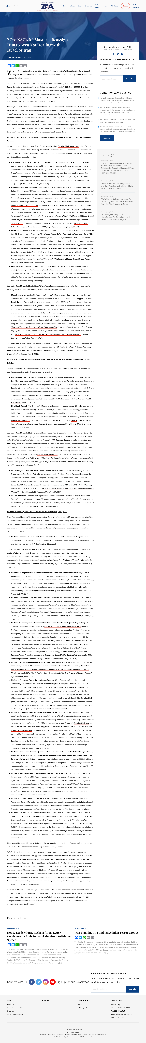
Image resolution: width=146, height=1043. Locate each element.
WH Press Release (28, 184)
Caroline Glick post (47, 544)
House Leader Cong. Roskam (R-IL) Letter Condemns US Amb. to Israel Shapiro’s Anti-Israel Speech (39, 936)
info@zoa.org (115, 1005)
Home (65, 6)
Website (79, 1005)
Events (105, 6)
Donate (125, 6)
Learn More (107, 138)
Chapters (10, 1011)
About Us (10, 1005)
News (80, 6)
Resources (88, 6)
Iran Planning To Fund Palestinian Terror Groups (106, 932)
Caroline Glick (32, 495)
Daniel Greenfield (23, 286)
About (72, 6)
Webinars (114, 6)
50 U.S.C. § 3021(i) (72, 87)
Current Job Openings (15, 1014)
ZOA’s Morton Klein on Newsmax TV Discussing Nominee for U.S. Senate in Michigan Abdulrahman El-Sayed (117, 201)
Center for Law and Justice (16, 1008)
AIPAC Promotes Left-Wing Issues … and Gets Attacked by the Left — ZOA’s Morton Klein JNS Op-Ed (117, 186)
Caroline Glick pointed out (68, 146)
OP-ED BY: (13, 929)
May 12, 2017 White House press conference (62, 626)
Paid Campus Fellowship (85, 1008)
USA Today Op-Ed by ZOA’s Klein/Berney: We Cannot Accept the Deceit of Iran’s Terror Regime (116, 217)
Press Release (16, 57)
